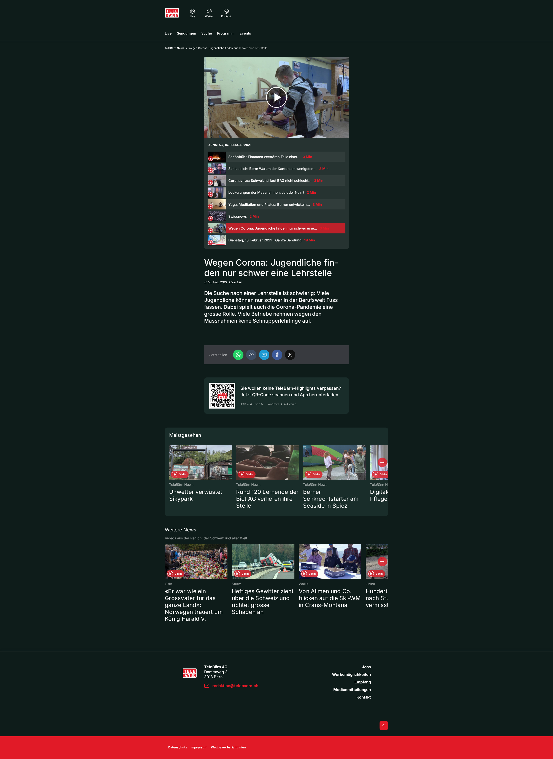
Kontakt (363, 697)
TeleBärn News (174, 48)
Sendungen (186, 33)
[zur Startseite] (172, 13)
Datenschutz (177, 747)
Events (245, 33)
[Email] (264, 355)
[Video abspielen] (276, 97)
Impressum (199, 747)
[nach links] (170, 462)
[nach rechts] (382, 462)
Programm (225, 33)
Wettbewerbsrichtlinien (228, 747)
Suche (206, 33)
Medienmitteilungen (352, 689)
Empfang (362, 682)
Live (168, 33)
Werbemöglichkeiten (351, 674)
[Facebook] (277, 355)
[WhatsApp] (238, 355)
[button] (251, 355)
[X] (290, 355)
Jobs (366, 667)
